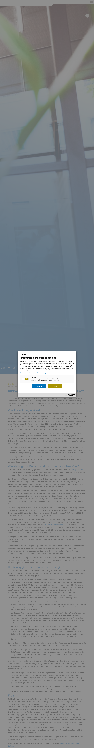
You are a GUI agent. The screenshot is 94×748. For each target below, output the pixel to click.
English (22, 354)
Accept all (39, 386)
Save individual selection (47, 390)
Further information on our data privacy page (33, 373)
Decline (55, 386)
